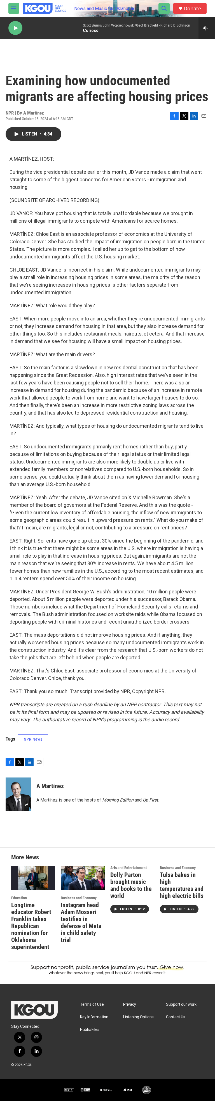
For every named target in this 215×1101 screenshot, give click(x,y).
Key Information (94, 1017)
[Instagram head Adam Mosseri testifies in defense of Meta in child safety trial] (83, 878)
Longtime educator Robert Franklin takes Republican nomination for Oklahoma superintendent (31, 926)
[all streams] (206, 28)
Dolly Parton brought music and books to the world (131, 885)
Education (19, 898)
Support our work (181, 1004)
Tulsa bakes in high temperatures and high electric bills (182, 885)
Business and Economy (79, 898)
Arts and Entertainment (128, 867)
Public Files (89, 1030)
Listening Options (138, 1017)
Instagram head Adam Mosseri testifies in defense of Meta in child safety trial (81, 922)
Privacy (129, 1004)
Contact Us (175, 1017)
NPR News (33, 739)
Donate (192, 8)
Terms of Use (92, 1004)
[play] (15, 28)
